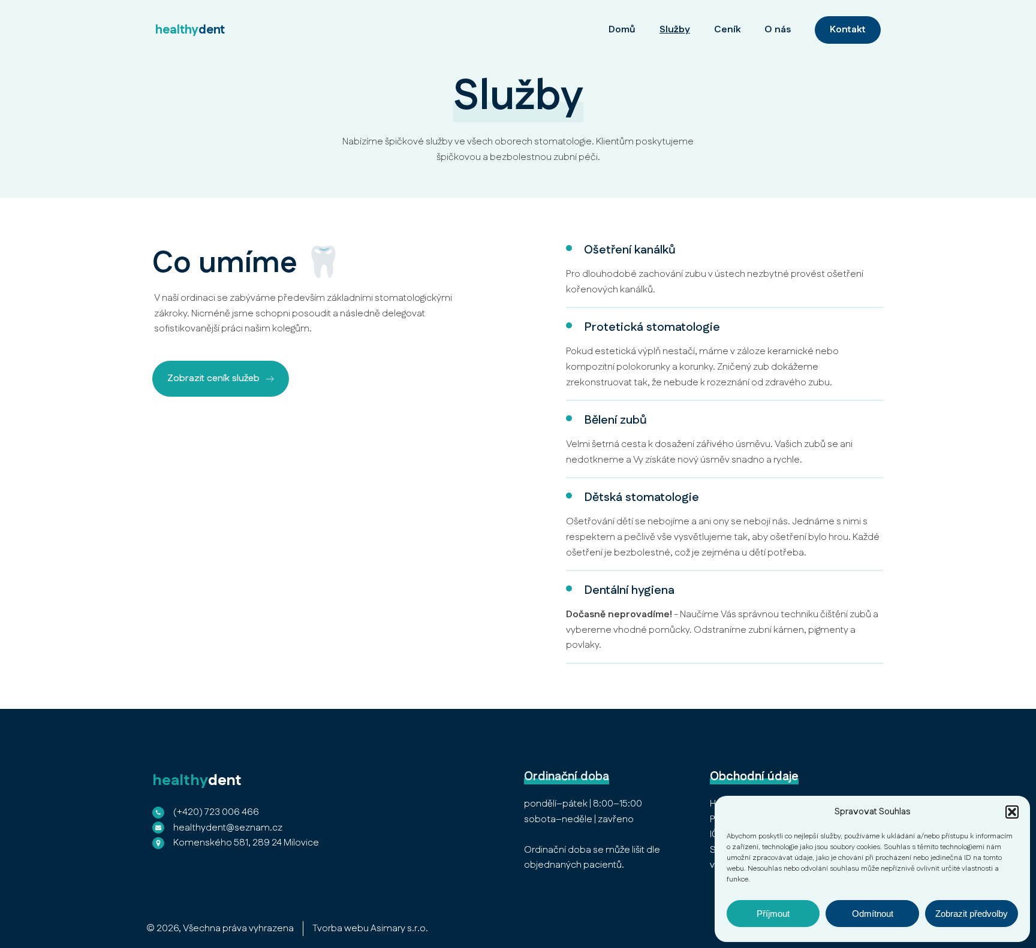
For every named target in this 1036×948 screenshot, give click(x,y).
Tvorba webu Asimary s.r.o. (370, 928)
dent (190, 30)
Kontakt (848, 30)
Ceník (727, 30)
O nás (777, 30)
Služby (674, 30)
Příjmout (773, 913)
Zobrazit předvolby (971, 913)
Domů (622, 30)
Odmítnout (872, 913)
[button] (1012, 812)
